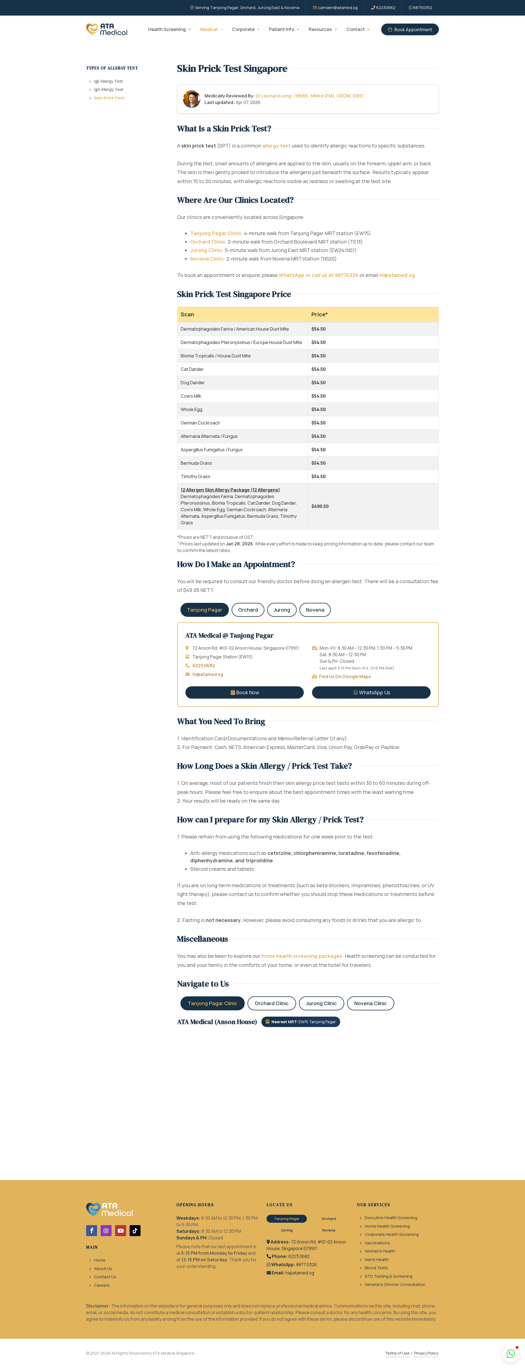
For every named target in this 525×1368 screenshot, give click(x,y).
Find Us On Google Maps (345, 676)
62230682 (385, 7)
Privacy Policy (426, 1353)
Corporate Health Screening (392, 1234)
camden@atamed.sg (338, 7)
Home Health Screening (387, 1226)
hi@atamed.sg (397, 275)
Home (100, 1260)
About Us (103, 1268)
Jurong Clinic (206, 250)
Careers (101, 1285)
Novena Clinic (207, 258)
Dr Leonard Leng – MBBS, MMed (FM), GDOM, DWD (309, 96)
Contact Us (105, 1277)
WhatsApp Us (374, 692)
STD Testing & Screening (388, 1276)
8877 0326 (306, 1265)
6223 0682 (203, 666)
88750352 (422, 7)
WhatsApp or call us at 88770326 (318, 275)
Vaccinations (377, 1243)
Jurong (282, 609)
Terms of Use (397, 1353)
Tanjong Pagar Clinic (215, 233)
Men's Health (377, 1259)
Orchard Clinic (207, 241)
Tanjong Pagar (204, 609)
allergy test (276, 145)
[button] (511, 1354)
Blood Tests (376, 1268)
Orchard (248, 609)
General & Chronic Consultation (395, 1284)
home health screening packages (301, 956)
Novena (315, 609)
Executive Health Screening (391, 1218)
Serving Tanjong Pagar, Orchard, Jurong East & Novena (247, 7)
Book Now (247, 692)
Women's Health (380, 1251)
